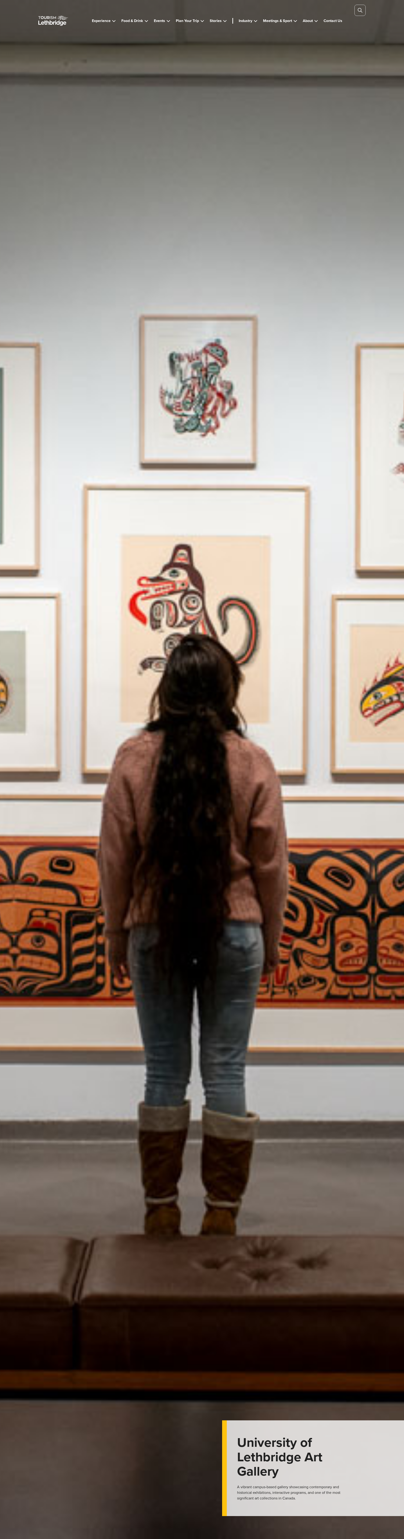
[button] (104, 20)
